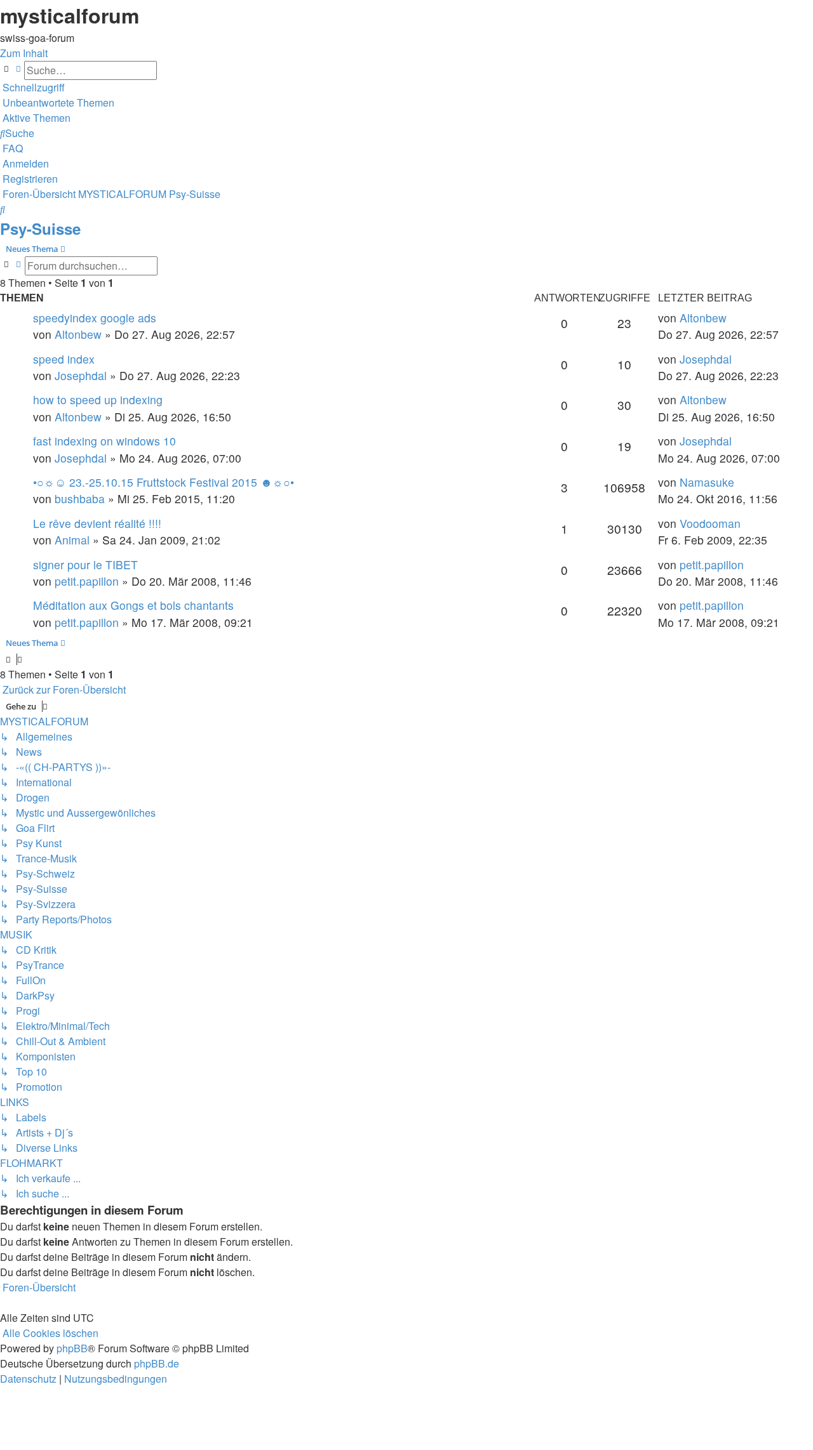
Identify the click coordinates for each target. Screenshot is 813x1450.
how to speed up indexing (98, 399)
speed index (64, 359)
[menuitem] (57, 102)
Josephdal (81, 375)
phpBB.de (156, 1363)
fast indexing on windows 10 (104, 441)
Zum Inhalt (24, 53)
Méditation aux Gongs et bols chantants (133, 605)
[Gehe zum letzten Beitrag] (731, 318)
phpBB (72, 1348)
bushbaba (80, 498)
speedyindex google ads (94, 318)
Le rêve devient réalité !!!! (97, 523)
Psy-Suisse (40, 228)
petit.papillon (87, 581)
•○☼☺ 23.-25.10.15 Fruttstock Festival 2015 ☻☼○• (163, 482)
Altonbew (78, 334)
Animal (72, 540)
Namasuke (707, 482)
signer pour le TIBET (85, 564)
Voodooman (710, 523)
